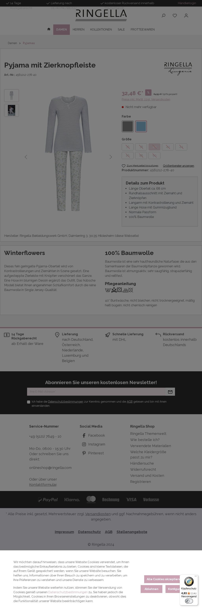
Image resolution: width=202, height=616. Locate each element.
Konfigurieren (178, 589)
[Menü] (195, 577)
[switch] (189, 601)
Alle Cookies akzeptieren (164, 579)
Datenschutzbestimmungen (68, 592)
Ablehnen (151, 589)
